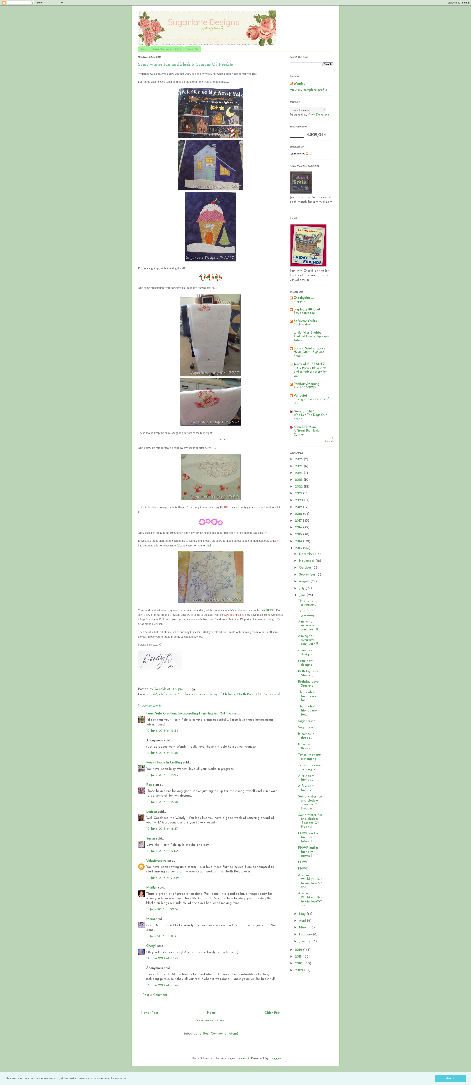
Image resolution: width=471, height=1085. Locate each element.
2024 (299, 473)
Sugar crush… (307, 721)
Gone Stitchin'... (305, 411)
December (307, 554)
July (302, 588)
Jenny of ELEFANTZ (309, 364)
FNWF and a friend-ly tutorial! (308, 837)
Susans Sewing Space (309, 348)
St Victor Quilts (305, 321)
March (304, 927)
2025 (299, 466)
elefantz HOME (171, 694)
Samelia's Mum (305, 427)
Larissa (151, 812)
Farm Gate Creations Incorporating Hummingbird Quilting (188, 713)
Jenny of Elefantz (222, 694)
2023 (299, 480)
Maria (150, 919)
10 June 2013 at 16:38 (162, 802)
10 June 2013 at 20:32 (162, 878)
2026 (299, 459)
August (305, 581)
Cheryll (151, 946)
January (305, 941)
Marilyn (151, 887)
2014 (299, 541)
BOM (153, 694)
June (303, 595)
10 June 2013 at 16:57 (162, 829)
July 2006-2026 (305, 387)
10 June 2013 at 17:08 (162, 851)
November (307, 561)
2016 (299, 527)
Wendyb (299, 83)
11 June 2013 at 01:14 (161, 936)
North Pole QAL (249, 694)
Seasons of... (273, 694)
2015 (299, 534)
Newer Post (149, 1013)
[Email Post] (193, 689)
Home (143, 49)
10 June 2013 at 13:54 (162, 731)
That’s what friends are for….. (307, 696)
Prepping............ (303, 301)
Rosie (150, 785)
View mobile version (210, 1020)
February (306, 934)
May (303, 914)
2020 (299, 500)
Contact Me (192, 49)
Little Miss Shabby (307, 332)
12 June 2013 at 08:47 (162, 958)
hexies (203, 694)
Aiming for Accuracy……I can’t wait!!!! (308, 625)
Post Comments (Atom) (220, 1033)
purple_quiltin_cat (307, 309)
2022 (299, 486)
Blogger (275, 1058)
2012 (299, 950)
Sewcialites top (304, 313)
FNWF (303, 862)
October (305, 567)
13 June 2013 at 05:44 (162, 985)
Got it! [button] (450, 1078)
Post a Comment (155, 995)
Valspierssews (156, 861)
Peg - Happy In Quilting (164, 762)
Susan (150, 838)
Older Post (272, 1013)
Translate (322, 115)
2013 (299, 548)
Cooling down (303, 324)
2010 (299, 963)
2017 (299, 521)
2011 (298, 956)
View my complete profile (308, 90)
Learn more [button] (118, 1078)
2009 (299, 970)
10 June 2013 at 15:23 (162, 775)
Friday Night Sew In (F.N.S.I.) (167, 49)
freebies (191, 694)
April (303, 921)
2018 (299, 514)
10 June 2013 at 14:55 (162, 753)
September (307, 574)
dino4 (245, 1058)
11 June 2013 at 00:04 (162, 909)
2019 (299, 507)
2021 (299, 493)
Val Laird (300, 395)
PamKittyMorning (306, 384)
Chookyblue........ (304, 298)
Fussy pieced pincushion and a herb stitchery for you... (310, 371)
